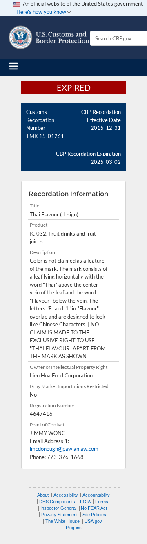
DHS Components (57, 501)
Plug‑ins (74, 527)
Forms (101, 501)
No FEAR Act (94, 508)
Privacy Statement (59, 514)
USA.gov (93, 521)
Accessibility (65, 495)
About (43, 495)
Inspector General (58, 508)
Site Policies (94, 514)
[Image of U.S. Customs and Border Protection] (49, 37)
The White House (62, 521)
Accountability (96, 495)
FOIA (85, 501)
